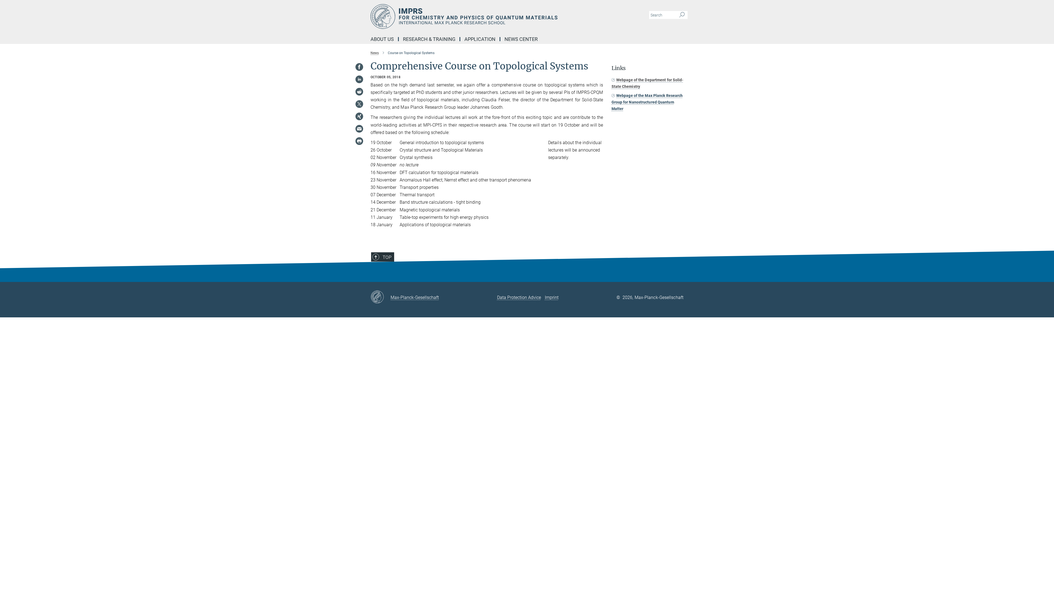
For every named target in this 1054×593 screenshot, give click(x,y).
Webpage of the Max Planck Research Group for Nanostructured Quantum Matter (647, 102)
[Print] (359, 141)
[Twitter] (359, 104)
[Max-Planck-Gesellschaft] (381, 297)
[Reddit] (359, 92)
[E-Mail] (359, 129)
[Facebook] (359, 67)
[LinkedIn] (359, 79)
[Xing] (359, 116)
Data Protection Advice (519, 297)
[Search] (682, 15)
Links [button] (619, 68)
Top (387, 257)
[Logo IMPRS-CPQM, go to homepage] (473, 16)
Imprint (552, 297)
